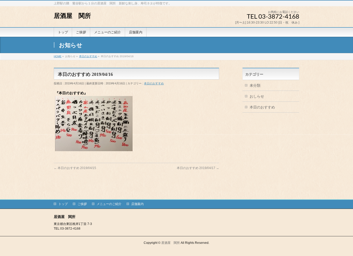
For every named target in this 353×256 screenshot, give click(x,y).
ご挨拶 (82, 204)
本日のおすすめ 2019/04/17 (198, 168)
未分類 (255, 85)
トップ (63, 204)
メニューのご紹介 (109, 204)
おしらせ (257, 96)
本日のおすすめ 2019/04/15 (75, 168)
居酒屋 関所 (72, 15)
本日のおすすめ (154, 83)
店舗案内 (137, 204)
